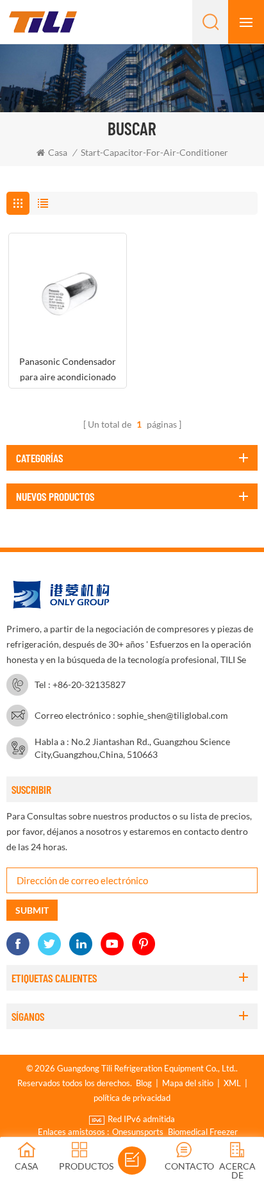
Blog (144, 1083)
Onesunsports (137, 1132)
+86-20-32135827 (89, 684)
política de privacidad (132, 1098)
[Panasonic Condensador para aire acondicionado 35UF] (68, 292)
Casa (57, 152)
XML (232, 1083)
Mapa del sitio (187, 1083)
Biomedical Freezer (203, 1132)
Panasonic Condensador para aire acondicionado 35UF (67, 370)
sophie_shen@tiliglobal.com (172, 715)
